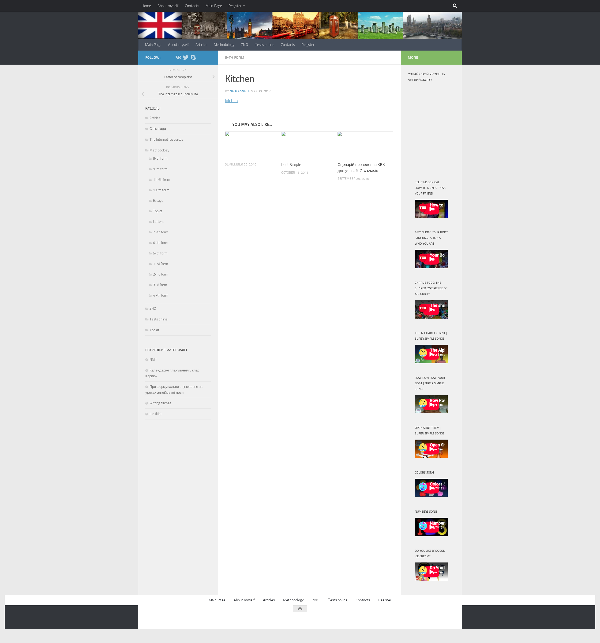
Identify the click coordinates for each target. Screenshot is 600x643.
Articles (201, 44)
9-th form (160, 169)
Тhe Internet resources (166, 139)
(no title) (155, 414)
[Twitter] (185, 57)
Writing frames (160, 403)
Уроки (154, 330)
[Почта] (200, 57)
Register (235, 6)
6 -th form (160, 243)
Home (146, 6)
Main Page (214, 6)
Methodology (224, 44)
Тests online (264, 44)
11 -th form (161, 179)
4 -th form (160, 295)
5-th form (234, 57)
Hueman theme (202, 616)
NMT (153, 359)
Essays (158, 200)
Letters (158, 222)
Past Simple (291, 164)
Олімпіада (158, 129)
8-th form (160, 158)
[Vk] (178, 57)
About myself (168, 6)
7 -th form (160, 232)
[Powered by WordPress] (163, 616)
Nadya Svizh (239, 91)
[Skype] (193, 57)
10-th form (161, 190)
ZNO (244, 44)
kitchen (231, 100)
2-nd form (160, 274)
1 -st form (160, 264)
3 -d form (160, 285)
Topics (157, 211)
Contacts (192, 6)
